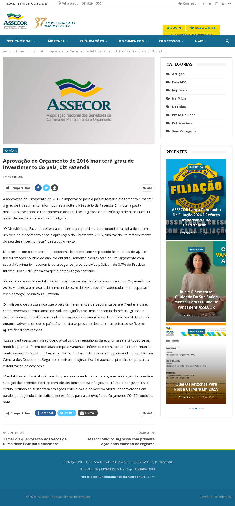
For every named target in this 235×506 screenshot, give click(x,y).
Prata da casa (184, 115)
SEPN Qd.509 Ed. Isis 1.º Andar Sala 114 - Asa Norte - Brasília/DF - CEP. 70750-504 (117, 462)
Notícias (179, 106)
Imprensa (56, 41)
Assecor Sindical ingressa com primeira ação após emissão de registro (121, 441)
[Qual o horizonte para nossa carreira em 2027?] (196, 363)
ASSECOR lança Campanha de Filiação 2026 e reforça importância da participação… (196, 217)
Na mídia (11, 150)
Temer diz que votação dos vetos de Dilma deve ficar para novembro (35, 441)
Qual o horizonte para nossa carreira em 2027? (196, 387)
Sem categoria (184, 131)
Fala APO (179, 82)
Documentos (131, 41)
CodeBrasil (224, 497)
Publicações (92, 41)
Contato (189, 3)
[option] (196, 282)
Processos (169, 41)
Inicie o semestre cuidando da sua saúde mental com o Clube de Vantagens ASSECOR (196, 299)
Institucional (19, 41)
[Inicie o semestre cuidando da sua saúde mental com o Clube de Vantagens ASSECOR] (196, 281)
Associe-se (205, 28)
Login (175, 28)
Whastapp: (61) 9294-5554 (82, 3)
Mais (199, 41)
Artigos (178, 74)
